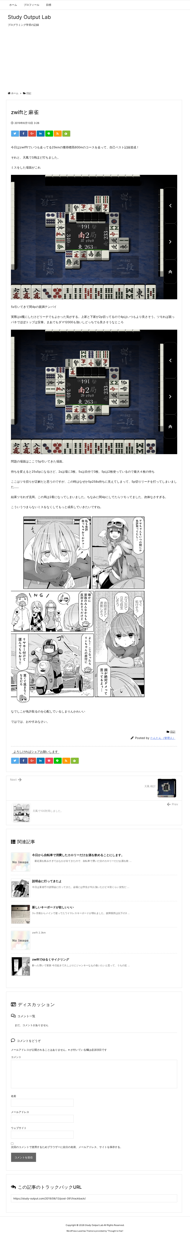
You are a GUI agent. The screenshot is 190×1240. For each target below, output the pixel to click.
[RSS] (58, 134)
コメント (16, 1056)
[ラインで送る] (49, 134)
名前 (13, 1096)
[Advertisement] (95, 60)
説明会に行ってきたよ (47, 881)
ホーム (14, 93)
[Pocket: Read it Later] (49, 761)
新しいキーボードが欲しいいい (53, 907)
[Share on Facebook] (23, 134)
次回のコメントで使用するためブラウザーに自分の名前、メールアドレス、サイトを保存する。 (67, 1147)
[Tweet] (15, 134)
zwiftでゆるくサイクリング (50, 959)
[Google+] (32, 134)
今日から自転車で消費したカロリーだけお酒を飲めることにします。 (78, 855)
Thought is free (115, 1231)
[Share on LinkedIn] (41, 134)
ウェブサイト (19, 1127)
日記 (28, 93)
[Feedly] (66, 134)
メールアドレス (20, 1111)
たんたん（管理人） (162, 738)
